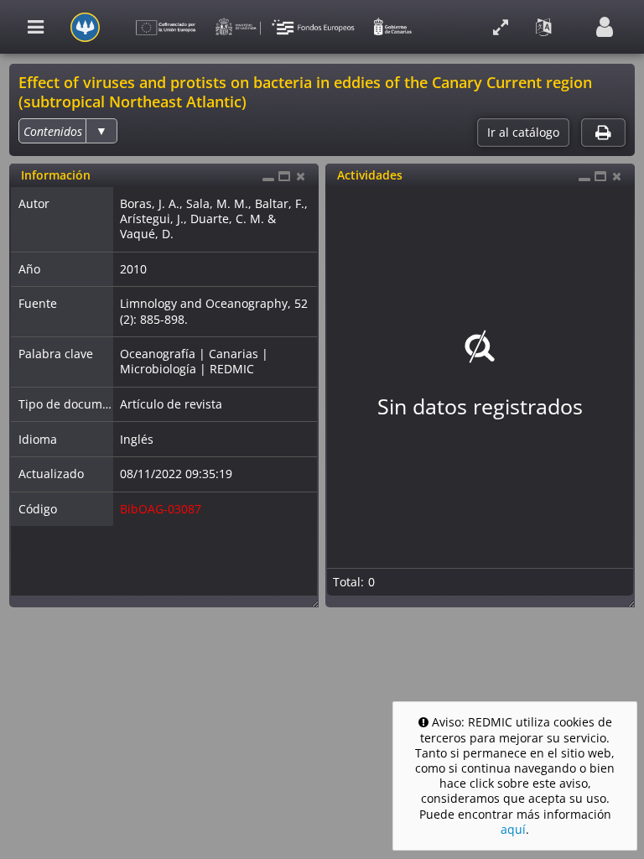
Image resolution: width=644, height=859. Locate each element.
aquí (513, 829)
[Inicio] (85, 27)
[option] (52, 131)
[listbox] (67, 130)
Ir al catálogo (523, 132)
